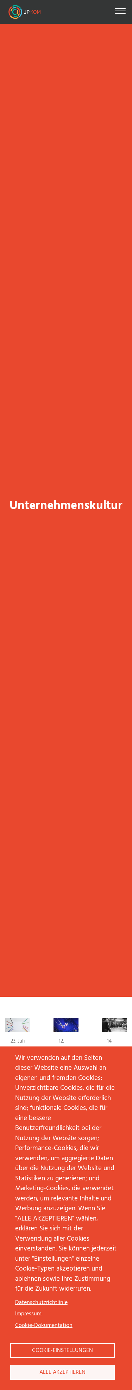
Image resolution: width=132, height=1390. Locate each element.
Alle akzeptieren (62, 1372)
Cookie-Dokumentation (44, 1325)
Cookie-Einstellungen (62, 1350)
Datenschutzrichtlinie (41, 1302)
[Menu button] (120, 12)
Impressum (28, 1313)
